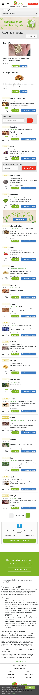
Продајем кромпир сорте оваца (20, 365)
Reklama (28, 677)
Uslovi (10, 671)
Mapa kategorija (10, 677)
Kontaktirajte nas (29, 110)
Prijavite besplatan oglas (19, 540)
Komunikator (19, 668)
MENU (7, 4)
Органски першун (15, 384)
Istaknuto (23, 66)
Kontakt (28, 671)
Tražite (30, 168)
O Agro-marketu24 (20, 665)
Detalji (16, 66)
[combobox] (31, 36)
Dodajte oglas (32, 3)
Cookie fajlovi (10, 674)
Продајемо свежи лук (16, 290)
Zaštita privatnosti (28, 674)
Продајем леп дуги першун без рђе (21, 444)
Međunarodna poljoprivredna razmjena (18, 6)
